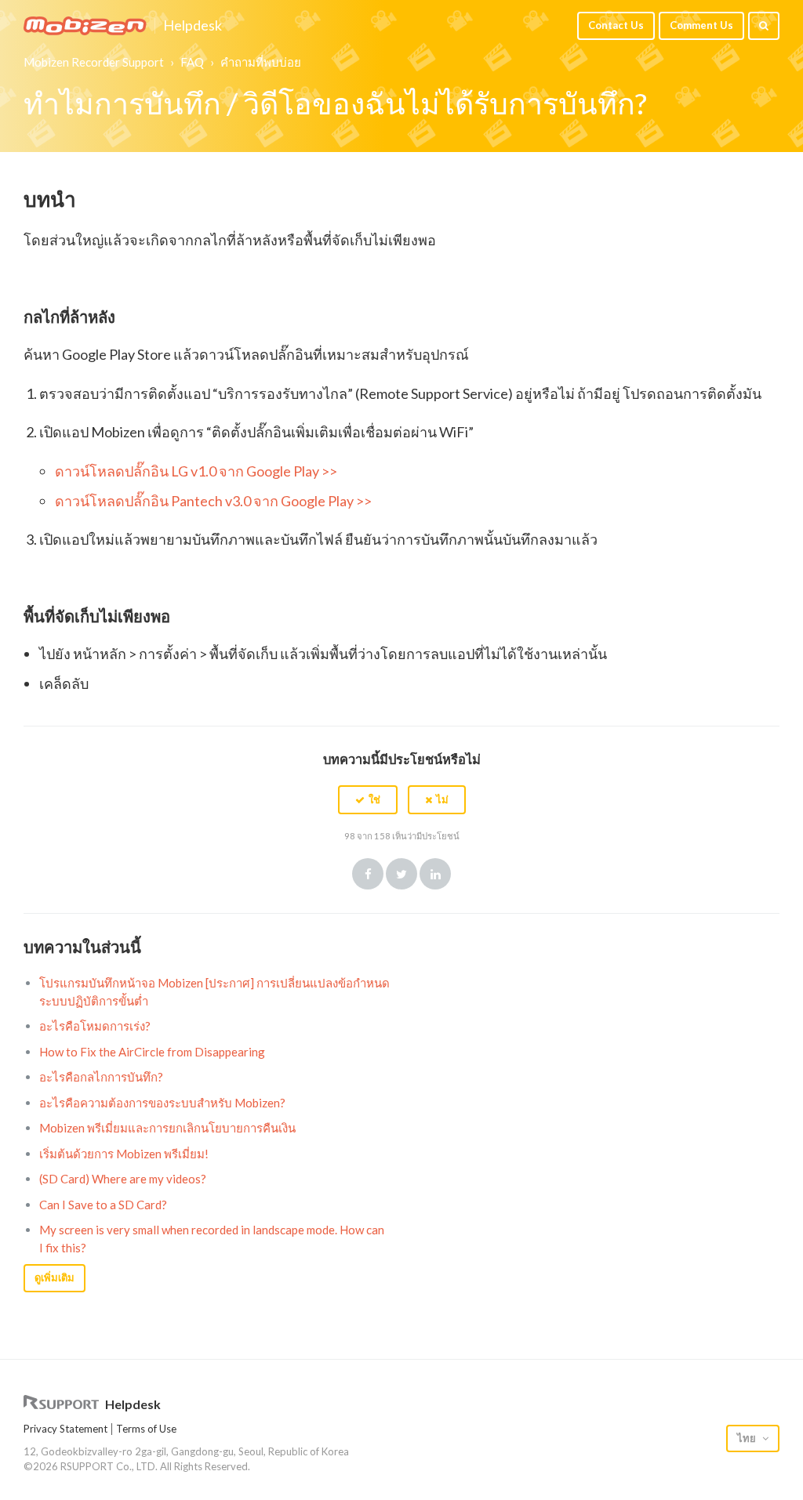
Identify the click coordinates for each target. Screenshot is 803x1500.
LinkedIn (435, 873)
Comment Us (701, 25)
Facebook (367, 873)
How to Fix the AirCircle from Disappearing (152, 1052)
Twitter (401, 873)
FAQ (192, 62)
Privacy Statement (65, 1428)
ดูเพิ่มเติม (54, 1277)
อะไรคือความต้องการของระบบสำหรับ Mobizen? (162, 1103)
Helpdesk (192, 26)
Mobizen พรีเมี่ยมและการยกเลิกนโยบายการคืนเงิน (167, 1128)
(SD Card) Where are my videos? (122, 1179)
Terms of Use (146, 1428)
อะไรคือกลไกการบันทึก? (101, 1077)
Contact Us (616, 25)
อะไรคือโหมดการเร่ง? (95, 1026)
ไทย (747, 1438)
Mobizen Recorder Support (94, 62)
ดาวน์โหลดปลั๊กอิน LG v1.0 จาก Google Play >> (196, 471)
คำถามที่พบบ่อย (260, 62)
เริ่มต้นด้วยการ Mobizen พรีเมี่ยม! (124, 1154)
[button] (368, 799)
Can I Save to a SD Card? (103, 1204)
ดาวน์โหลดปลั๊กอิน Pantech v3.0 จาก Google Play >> (213, 500)
